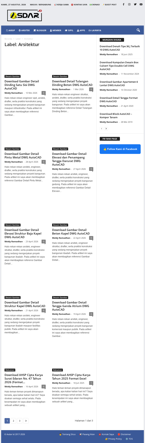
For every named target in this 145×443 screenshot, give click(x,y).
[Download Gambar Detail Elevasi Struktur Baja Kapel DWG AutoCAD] (25, 213)
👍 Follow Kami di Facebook (120, 149)
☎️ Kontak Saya (79, 4)
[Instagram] (129, 4)
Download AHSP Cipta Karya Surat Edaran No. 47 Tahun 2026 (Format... (24, 378)
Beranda (8, 38)
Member (56, 30)
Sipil (70, 30)
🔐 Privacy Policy (113, 438)
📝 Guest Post (109, 4)
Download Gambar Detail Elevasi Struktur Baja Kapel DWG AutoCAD (23, 233)
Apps (82, 30)
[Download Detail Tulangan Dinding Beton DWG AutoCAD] (72, 64)
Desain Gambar (12, 76)
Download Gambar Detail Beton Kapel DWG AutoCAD (71, 231)
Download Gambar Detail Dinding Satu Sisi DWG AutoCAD (22, 84)
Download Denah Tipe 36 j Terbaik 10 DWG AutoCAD (120, 48)
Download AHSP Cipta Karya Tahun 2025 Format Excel (71, 376)
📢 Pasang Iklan (87, 434)
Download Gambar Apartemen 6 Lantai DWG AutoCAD (119, 83)
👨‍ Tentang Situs (67, 434)
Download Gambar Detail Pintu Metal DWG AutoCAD (23, 155)
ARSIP (11, 30)
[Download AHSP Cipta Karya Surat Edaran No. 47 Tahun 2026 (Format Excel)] (25, 358)
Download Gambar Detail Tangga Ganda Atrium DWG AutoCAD (70, 305)
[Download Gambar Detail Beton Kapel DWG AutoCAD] (72, 213)
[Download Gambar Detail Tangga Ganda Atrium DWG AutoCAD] (72, 285)
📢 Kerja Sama (61, 4)
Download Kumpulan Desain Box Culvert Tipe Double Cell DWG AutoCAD (119, 66)
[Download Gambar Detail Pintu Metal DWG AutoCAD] (25, 137)
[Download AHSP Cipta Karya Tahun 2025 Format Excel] (72, 358)
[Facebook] (123, 4)
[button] (138, 30)
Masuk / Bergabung (40, 4)
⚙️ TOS (129, 438)
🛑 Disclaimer (124, 434)
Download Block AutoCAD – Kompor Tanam (116, 115)
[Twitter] (135, 4)
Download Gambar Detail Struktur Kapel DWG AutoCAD (25, 304)
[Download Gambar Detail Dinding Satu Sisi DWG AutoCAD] (25, 64)
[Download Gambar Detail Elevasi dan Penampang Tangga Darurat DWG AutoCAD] (72, 137)
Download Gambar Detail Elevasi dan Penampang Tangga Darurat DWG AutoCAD (69, 159)
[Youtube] (141, 4)
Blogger (41, 30)
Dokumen (9, 370)
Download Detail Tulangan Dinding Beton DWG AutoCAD (72, 83)
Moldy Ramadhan (14, 92)
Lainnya (96, 30)
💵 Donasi (94, 4)
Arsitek (25, 30)
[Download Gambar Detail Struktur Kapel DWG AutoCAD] (25, 285)
